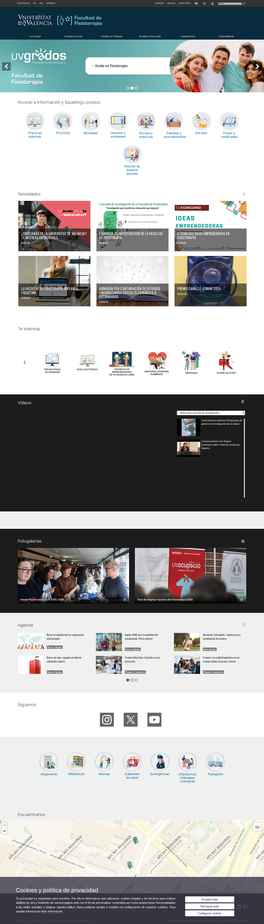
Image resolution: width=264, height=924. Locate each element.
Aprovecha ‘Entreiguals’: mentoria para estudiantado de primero (221, 636)
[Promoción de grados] (132, 66)
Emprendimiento (226, 36)
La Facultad (35, 36)
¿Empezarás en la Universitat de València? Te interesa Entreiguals (54, 235)
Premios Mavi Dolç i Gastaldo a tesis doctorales (142, 659)
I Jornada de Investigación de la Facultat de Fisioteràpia (131, 235)
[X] (131, 720)
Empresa (50, 3)
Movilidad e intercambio (150, 36)
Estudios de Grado (73, 36)
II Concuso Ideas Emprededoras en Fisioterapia (203, 235)
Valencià (159, 3)
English (171, 3)
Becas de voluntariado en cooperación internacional (65, 636)
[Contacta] (196, 3)
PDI (34, 3)
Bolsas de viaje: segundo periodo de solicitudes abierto (64, 659)
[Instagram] (107, 720)
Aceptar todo (210, 899)
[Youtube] (154, 720)
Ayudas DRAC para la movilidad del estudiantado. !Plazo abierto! (141, 636)
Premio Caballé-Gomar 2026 (199, 288)
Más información (51, 911)
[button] (129, 865)
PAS (41, 3)
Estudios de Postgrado (111, 36)
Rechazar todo (209, 906)
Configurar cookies (209, 913)
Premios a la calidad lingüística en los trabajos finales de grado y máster (221, 659)
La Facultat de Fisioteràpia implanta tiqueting (49, 290)
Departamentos (188, 36)
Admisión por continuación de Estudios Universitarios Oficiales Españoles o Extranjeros (129, 292)
